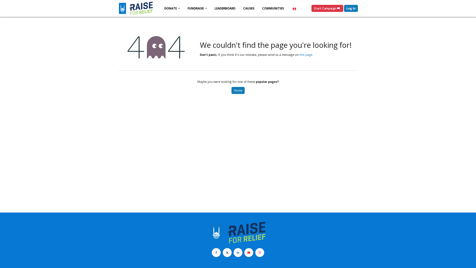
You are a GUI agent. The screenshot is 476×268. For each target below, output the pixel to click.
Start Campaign (325, 8)
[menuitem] (172, 8)
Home (238, 90)
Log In (351, 8)
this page (305, 55)
